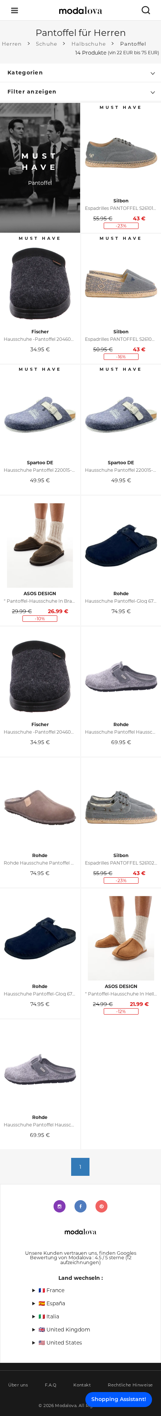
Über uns (18, 1385)
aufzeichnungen (95, 1260)
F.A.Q (50, 1385)
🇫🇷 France (51, 1290)
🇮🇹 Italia (49, 1316)
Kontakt (82, 1385)
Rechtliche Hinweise (130, 1385)
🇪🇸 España (52, 1303)
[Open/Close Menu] (14, 10)
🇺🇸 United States (60, 1342)
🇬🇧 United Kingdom (64, 1329)
